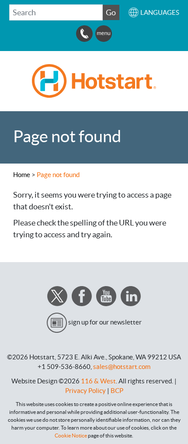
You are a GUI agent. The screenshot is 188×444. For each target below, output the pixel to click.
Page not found (58, 174)
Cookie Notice (71, 435)
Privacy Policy (85, 390)
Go (111, 12)
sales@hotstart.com (121, 366)
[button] (153, 12)
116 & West (98, 381)
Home (21, 174)
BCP (117, 390)
